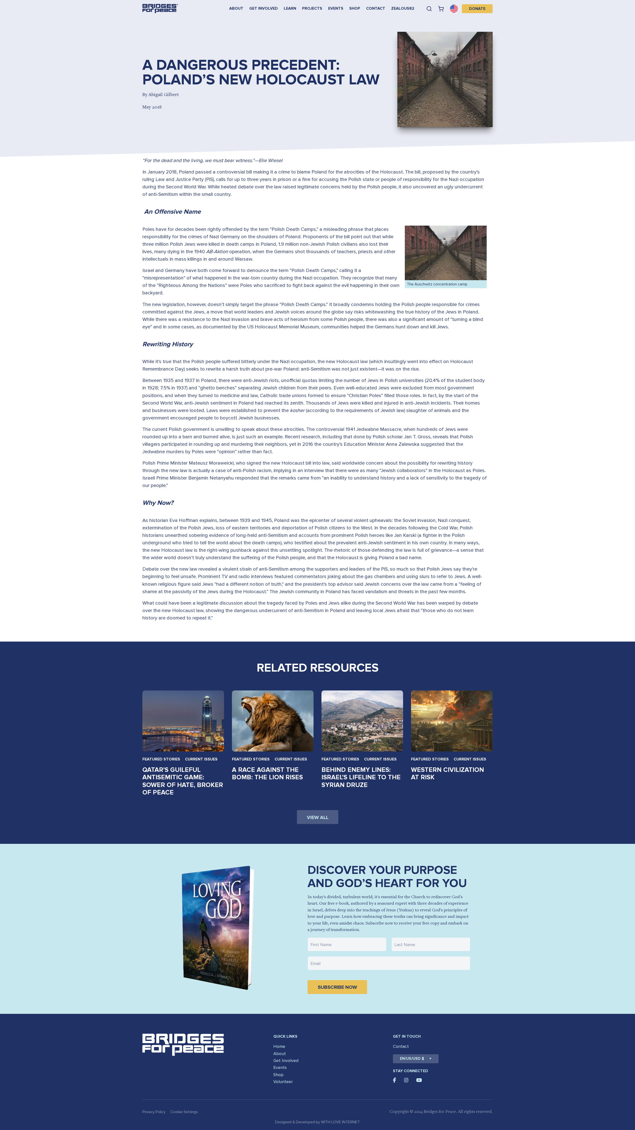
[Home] (160, 8)
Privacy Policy (153, 1111)
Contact (375, 8)
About (236, 8)
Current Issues (201, 759)
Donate (477, 8)
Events (335, 8)
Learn (290, 8)
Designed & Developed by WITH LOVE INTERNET (317, 1122)
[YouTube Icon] (419, 1080)
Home (279, 1046)
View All (317, 818)
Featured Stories (161, 759)
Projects (312, 8)
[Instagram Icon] (406, 1080)
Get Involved (263, 8)
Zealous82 (402, 8)
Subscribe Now (337, 987)
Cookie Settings (184, 1111)
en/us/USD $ (412, 1058)
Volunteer (283, 1081)
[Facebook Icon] (394, 1080)
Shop (354, 8)
